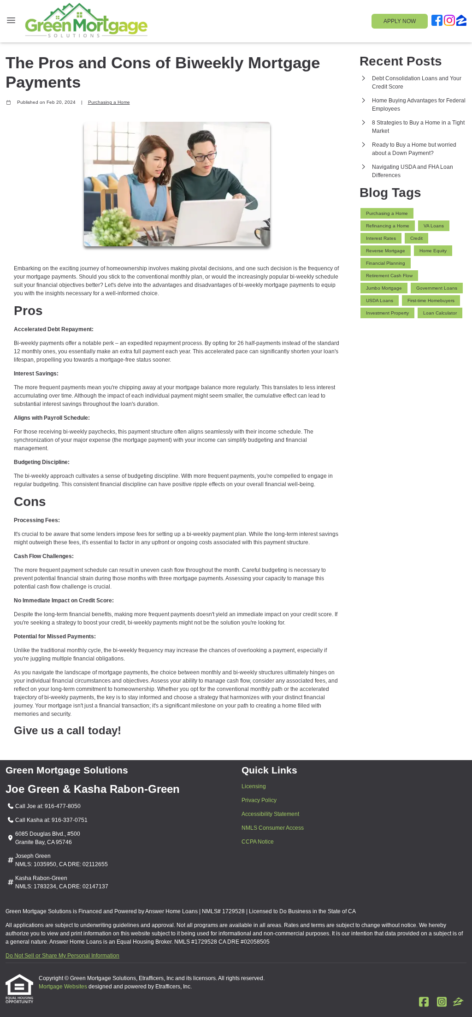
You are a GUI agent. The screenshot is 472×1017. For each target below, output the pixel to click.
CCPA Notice (258, 842)
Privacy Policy (259, 800)
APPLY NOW (400, 21)
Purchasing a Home (109, 102)
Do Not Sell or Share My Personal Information (62, 955)
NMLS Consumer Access (273, 828)
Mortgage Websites (63, 986)
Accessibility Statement (270, 814)
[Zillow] (461, 21)
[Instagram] (449, 21)
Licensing (254, 786)
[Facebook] (436, 21)
